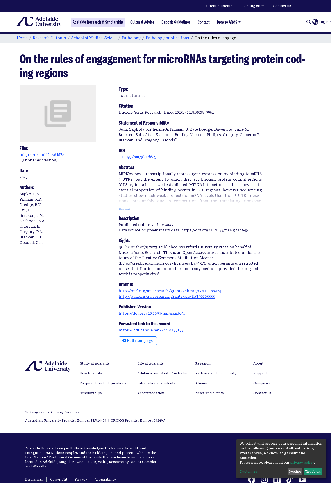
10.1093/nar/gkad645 (137, 157)
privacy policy (302, 462)
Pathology (131, 38)
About (258, 363)
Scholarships (91, 393)
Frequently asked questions (103, 383)
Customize (248, 471)
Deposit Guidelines (175, 22)
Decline (295, 471)
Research (203, 363)
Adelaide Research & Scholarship (98, 22)
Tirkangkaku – (52, 412)
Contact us (282, 6)
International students (156, 383)
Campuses (262, 383)
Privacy (81, 479)
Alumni (201, 383)
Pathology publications (167, 38)
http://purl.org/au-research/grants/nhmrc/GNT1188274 (170, 291)
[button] (315, 22)
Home (22, 38)
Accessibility (105, 479)
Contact (204, 22)
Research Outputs (49, 38)
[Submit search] (308, 22)
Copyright (58, 479)
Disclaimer (34, 479)
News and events (209, 393)
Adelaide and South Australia (162, 373)
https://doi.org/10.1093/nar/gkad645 (152, 313)
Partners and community (215, 373)
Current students (218, 6)
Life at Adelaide (151, 363)
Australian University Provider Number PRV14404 (65, 420)
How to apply (91, 373)
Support (260, 373)
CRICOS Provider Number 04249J (138, 420)
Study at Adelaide (95, 363)
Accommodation (151, 393)
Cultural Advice (142, 22)
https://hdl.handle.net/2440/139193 (151, 330)
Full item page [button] (139, 340)
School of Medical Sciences (93, 38)
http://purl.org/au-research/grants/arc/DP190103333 (167, 296)
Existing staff (252, 6)
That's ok (312, 471)
